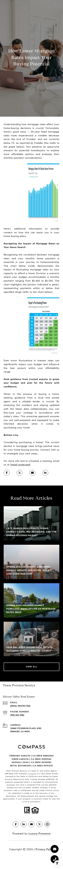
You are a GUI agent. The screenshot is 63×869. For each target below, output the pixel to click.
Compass (32, 773)
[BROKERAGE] (47, 824)
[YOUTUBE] (31, 824)
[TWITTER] (39, 824)
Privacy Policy (44, 849)
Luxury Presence (40, 833)
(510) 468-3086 (17, 715)
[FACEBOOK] (16, 824)
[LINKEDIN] (24, 824)
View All (31, 666)
